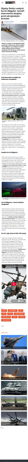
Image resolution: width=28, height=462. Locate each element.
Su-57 (18, 69)
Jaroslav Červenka (9, 21)
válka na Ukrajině (19, 313)
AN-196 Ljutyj (18, 247)
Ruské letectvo (6, 316)
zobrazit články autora (8, 22)
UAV (6, 262)
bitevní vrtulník (6, 320)
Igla (21, 310)
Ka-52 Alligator (12, 310)
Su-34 (17, 72)
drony (10, 313)
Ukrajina (22, 316)
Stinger (10, 87)
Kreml (22, 225)
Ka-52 (12, 214)
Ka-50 (4, 310)
